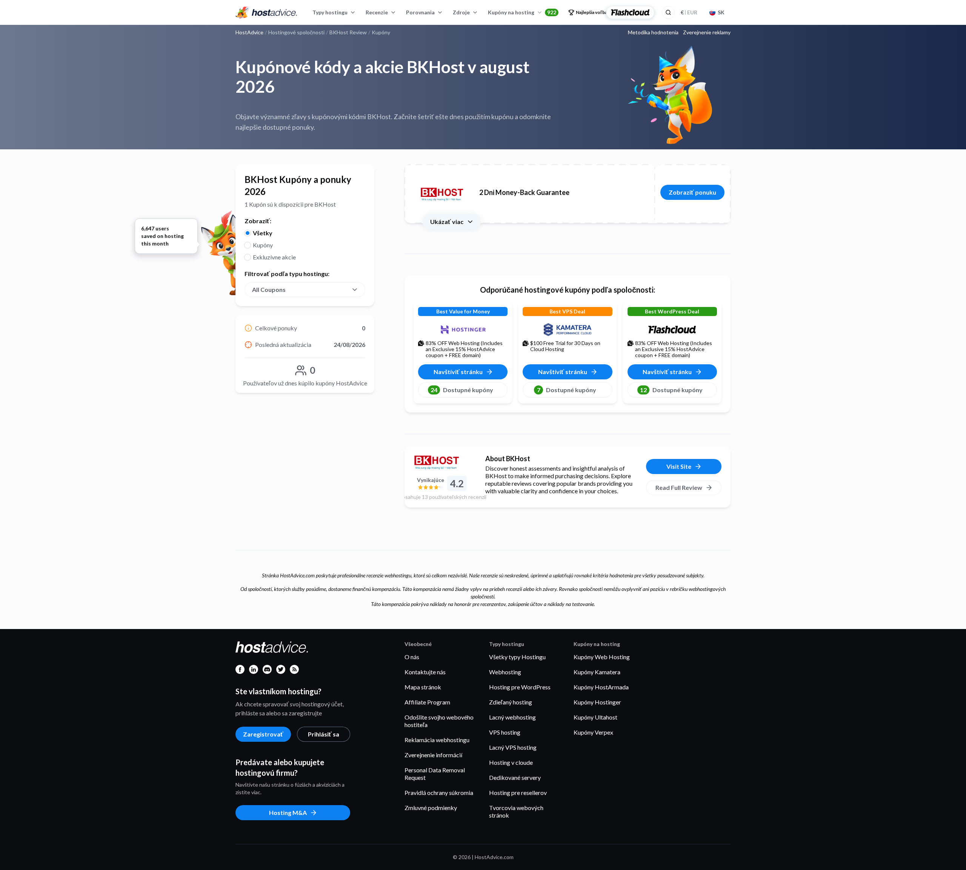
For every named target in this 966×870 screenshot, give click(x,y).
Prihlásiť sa (323, 734)
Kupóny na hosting (522, 12)
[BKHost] (442, 462)
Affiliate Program (427, 702)
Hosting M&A (288, 812)
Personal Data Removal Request (435, 773)
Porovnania (420, 12)
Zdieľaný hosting (510, 702)
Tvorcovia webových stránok (516, 811)
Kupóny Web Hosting (602, 656)
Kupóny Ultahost (595, 717)
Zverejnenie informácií (433, 754)
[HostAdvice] (266, 12)
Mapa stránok (423, 686)
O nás (412, 656)
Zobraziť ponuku (692, 192)
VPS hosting (504, 732)
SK (721, 12)
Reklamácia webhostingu (437, 739)
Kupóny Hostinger (597, 702)
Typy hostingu (330, 12)
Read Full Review (678, 487)
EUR (689, 12)
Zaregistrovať (263, 734)
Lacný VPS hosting (513, 747)
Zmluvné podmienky (431, 807)
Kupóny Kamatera (597, 671)
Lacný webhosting (512, 717)
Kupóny (263, 245)
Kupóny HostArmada (601, 686)
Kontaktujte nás (425, 671)
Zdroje (461, 12)
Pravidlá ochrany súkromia (439, 792)
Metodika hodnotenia (653, 32)
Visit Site (678, 466)
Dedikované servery (515, 777)
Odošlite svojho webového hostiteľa (439, 720)
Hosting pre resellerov (518, 792)
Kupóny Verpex (593, 732)
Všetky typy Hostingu (517, 656)
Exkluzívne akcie (274, 257)
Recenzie (377, 12)
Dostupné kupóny (462, 389)
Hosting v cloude (511, 762)
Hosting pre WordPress (520, 686)
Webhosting (505, 671)
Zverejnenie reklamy (707, 32)
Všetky (262, 232)
